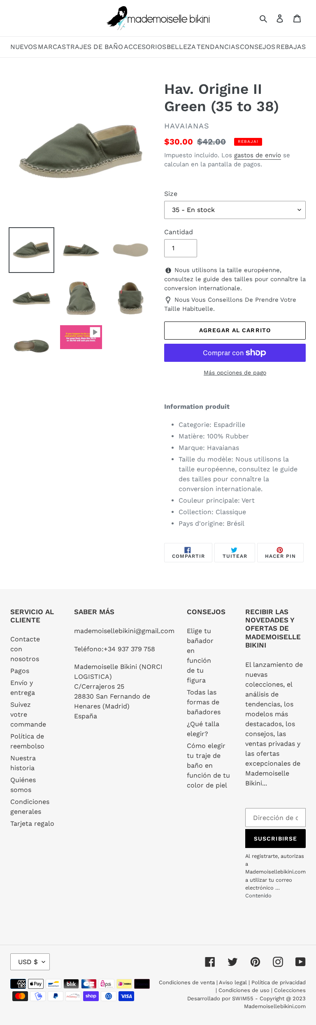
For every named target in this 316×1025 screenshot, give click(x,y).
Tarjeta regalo (32, 823)
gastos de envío (257, 155)
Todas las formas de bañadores (204, 702)
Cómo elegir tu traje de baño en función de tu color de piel (208, 765)
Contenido (258, 895)
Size (170, 194)
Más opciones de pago (235, 372)
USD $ (28, 962)
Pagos (19, 671)
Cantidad (178, 232)
